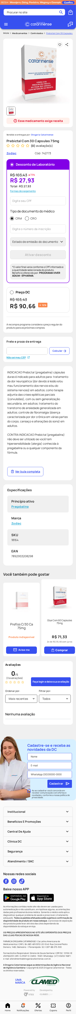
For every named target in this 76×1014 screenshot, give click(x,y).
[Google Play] (15, 898)
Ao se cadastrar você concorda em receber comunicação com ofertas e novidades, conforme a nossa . (51, 794)
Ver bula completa (27, 471)
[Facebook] (6, 881)
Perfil (68, 1010)
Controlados (37, 33)
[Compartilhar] (67, 44)
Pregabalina (20, 506)
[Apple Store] (42, 898)
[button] (22, 1007)
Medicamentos (19, 33)
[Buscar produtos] (61, 12)
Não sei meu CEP (16, 357)
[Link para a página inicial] (6, 33)
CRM (18, 218)
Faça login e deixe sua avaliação (51, 681)
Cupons (53, 1010)
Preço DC (28, 300)
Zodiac (16, 523)
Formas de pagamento (23, 191)
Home (8, 1010)
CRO (33, 218)
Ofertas (38, 1010)
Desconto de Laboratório (35, 164)
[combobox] (34, 12)
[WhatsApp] (70, 24)
